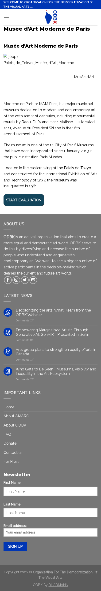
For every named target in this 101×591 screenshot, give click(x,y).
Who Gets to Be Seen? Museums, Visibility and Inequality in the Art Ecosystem (56, 371)
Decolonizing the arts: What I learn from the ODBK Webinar (53, 312)
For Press (11, 461)
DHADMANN (58, 585)
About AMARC (16, 416)
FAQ (7, 434)
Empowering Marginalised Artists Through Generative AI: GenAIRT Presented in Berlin (52, 332)
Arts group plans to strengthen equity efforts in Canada (56, 351)
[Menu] (6, 17)
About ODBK (15, 425)
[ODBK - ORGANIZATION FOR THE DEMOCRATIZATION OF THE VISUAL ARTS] (50, 17)
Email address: (15, 526)
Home (9, 407)
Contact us (13, 452)
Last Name (12, 504)
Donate (10, 443)
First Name (12, 482)
